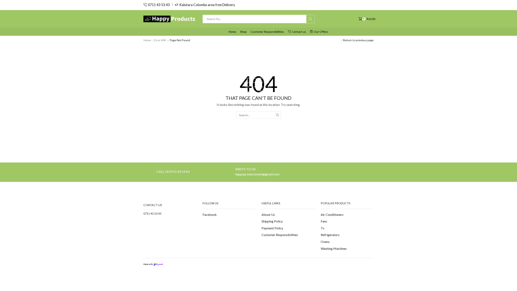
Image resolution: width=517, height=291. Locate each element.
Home (232, 31)
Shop (243, 31)
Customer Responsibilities (267, 31)
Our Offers (321, 31)
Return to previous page (358, 40)
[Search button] (310, 19)
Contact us (299, 31)
